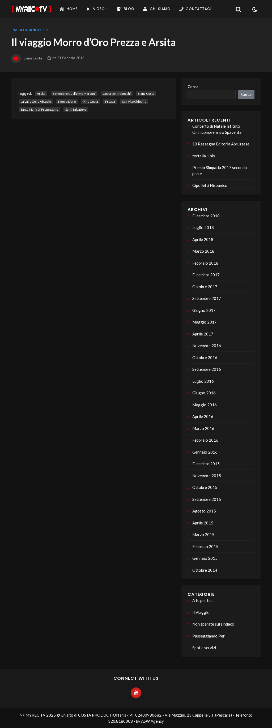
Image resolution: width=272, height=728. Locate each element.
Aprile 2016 (202, 416)
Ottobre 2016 (204, 357)
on (68, 58)
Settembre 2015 (206, 499)
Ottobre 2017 (204, 286)
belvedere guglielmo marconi (74, 94)
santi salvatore (75, 109)
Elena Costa (33, 58)
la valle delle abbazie (36, 102)
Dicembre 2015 (206, 463)
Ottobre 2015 (204, 487)
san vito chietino (134, 102)
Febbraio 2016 (205, 440)
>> (22, 715)
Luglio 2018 (203, 227)
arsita (41, 94)
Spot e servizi (204, 647)
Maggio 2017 (204, 322)
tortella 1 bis (203, 155)
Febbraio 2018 (205, 263)
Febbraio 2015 (205, 546)
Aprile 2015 (202, 522)
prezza (110, 102)
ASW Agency (152, 721)
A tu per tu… (203, 600)
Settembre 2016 (206, 369)
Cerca (193, 86)
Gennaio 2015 (205, 558)
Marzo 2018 (203, 251)
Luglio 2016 (203, 381)
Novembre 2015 (206, 475)
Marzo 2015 (203, 534)
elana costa (146, 94)
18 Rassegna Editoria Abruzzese (220, 143)
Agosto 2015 (204, 511)
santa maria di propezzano (39, 109)
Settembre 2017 (206, 298)
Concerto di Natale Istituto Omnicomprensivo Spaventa (216, 129)
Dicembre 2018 (206, 215)
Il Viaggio (201, 612)
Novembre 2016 (206, 345)
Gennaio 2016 (205, 452)
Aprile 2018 (202, 239)
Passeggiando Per (29, 30)
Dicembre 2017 (206, 274)
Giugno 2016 (204, 392)
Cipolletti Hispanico (209, 185)
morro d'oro (67, 102)
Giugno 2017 (204, 310)
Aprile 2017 (202, 333)
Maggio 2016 (204, 404)
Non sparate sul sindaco (213, 624)
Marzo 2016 (203, 428)
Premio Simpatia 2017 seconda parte (219, 170)
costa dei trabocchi (117, 94)
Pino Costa (90, 102)
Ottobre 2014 (204, 570)
